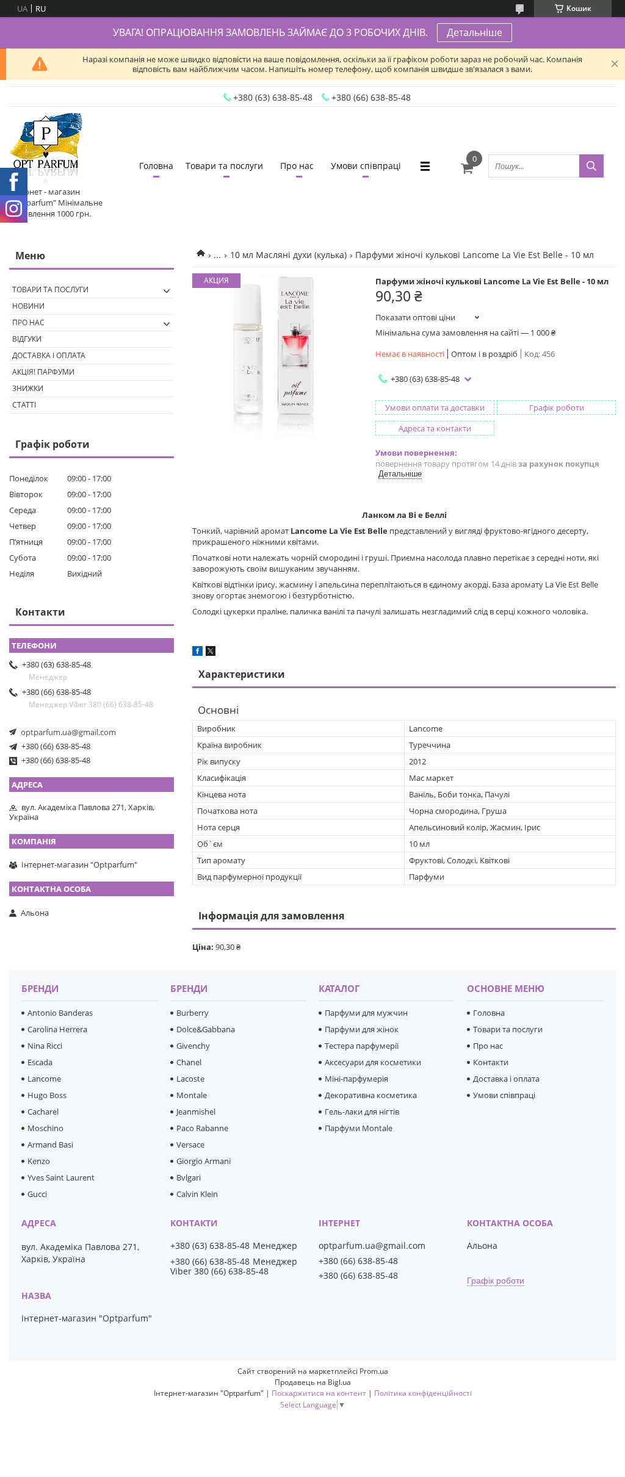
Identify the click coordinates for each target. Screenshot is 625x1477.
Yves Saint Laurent (61, 1177)
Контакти (490, 1062)
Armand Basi (50, 1144)
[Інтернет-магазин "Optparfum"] (45, 149)
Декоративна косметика (371, 1095)
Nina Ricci (44, 1045)
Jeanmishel (195, 1111)
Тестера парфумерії (362, 1045)
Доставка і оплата (48, 355)
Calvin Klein (197, 1193)
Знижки (27, 388)
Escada (39, 1062)
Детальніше (474, 32)
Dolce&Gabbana (205, 1029)
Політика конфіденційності (423, 1393)
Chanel (188, 1062)
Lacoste (190, 1078)
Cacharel (43, 1111)
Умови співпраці (366, 165)
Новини (28, 306)
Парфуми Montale (358, 1128)
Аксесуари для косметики (373, 1062)
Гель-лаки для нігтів (362, 1111)
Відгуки (27, 339)
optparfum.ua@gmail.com (68, 732)
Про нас (297, 165)
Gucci (37, 1193)
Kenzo (38, 1160)
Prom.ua (373, 1371)
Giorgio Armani (203, 1160)
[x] (210, 652)
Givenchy (193, 1045)
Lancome (44, 1078)
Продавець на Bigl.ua (313, 1382)
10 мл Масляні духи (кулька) (288, 255)
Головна (156, 165)
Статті (24, 405)
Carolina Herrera (57, 1029)
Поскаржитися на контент (319, 1393)
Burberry (192, 1012)
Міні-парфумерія (356, 1078)
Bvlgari (188, 1177)
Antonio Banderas (60, 1012)
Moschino (45, 1128)
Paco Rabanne (202, 1128)
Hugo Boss (47, 1095)
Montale (191, 1095)
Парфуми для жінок (362, 1029)
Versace (190, 1144)
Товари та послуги (224, 165)
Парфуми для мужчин (366, 1012)
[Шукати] (591, 166)
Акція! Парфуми (43, 372)
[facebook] (197, 652)
